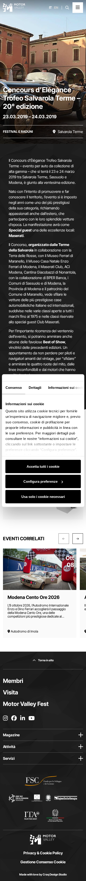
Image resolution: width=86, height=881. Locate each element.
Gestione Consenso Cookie (43, 862)
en (56, 7)
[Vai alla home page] (14, 7)
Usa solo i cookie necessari (43, 496)
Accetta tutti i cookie (43, 466)
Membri (13, 680)
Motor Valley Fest (26, 703)
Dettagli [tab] (35, 387)
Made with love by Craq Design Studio (43, 874)
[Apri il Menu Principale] (77, 7)
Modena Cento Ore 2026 (34, 597)
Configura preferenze (40, 481)
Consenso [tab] (13, 387)
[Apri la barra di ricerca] (67, 7)
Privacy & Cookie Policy (43, 853)
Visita (10, 692)
